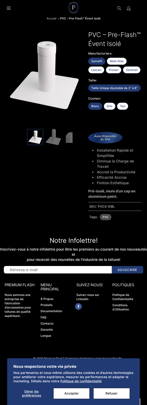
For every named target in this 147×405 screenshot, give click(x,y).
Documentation (51, 311)
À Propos (47, 299)
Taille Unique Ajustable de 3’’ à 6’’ (114, 88)
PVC (106, 217)
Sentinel (131, 70)
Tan (122, 106)
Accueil (51, 18)
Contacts (47, 323)
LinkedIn (82, 299)
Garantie (47, 329)
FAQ (43, 317)
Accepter (71, 393)
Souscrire (127, 270)
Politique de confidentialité (81, 381)
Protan (113, 70)
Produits (46, 305)
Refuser (111, 393)
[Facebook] (78, 306)
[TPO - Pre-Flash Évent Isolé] (105, 142)
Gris (109, 106)
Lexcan (96, 70)
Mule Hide (117, 61)
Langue (46, 336)
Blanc (95, 106)
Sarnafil (96, 61)
